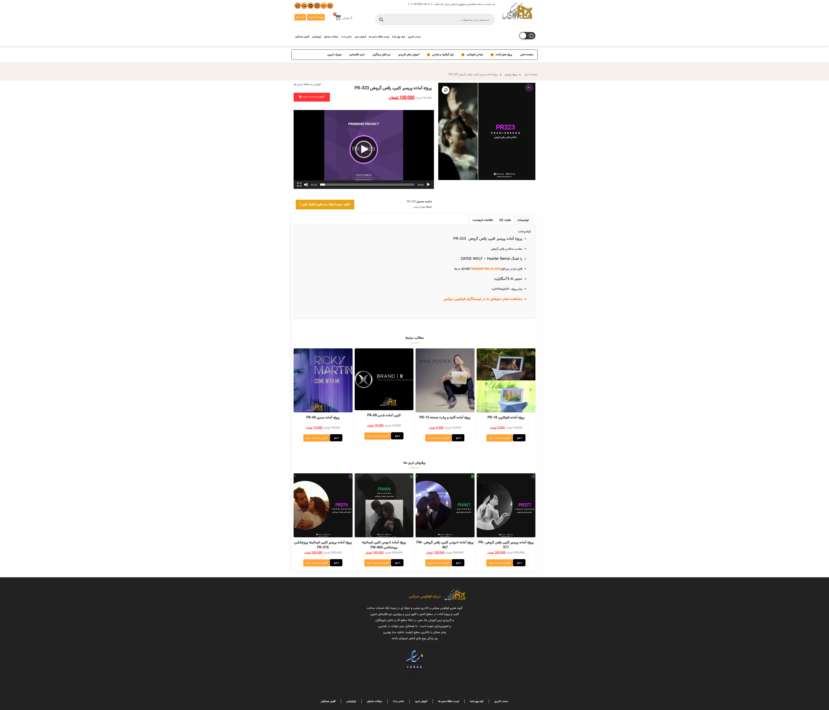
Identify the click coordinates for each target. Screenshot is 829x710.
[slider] (367, 184)
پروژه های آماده (504, 55)
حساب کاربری (414, 37)
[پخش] (428, 184)
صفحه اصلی (526, 55)
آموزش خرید (360, 37)
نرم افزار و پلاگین (382, 55)
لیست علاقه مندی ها (379, 37)
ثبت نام (300, 17)
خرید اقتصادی (357, 55)
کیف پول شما (398, 37)
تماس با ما (346, 37)
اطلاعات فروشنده (483, 220)
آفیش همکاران (302, 37)
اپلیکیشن (316, 37)
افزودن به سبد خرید (500, 438)
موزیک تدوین (334, 55)
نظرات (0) (505, 220)
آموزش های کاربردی (408, 55)
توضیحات (523, 220)
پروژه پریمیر (511, 74)
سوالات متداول (331, 37)
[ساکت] (306, 184)
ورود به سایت (316, 17)
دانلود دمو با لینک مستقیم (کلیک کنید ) (325, 204)
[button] (312, 97)
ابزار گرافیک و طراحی (443, 55)
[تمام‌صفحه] (299, 184)
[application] (364, 149)
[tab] (523, 220)
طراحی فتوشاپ (475, 55)
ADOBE (465, 269)
